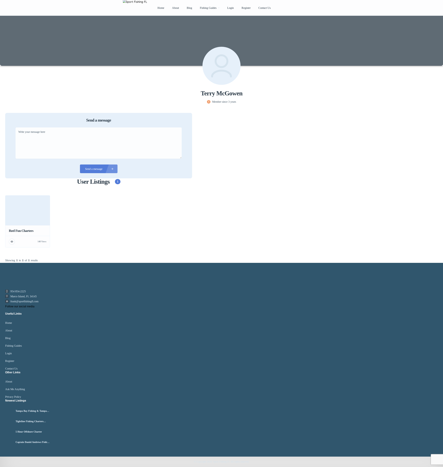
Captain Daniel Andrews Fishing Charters (33, 442)
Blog (189, 7)
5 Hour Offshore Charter (29, 432)
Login (230, 7)
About (175, 7)
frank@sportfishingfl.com (24, 301)
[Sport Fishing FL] (135, 8)
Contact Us (264, 7)
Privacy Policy (13, 396)
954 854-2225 (18, 291)
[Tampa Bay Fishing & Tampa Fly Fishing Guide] (9, 411)
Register (246, 7)
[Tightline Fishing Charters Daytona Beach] (9, 421)
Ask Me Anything (15, 389)
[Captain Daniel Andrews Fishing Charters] (9, 442)
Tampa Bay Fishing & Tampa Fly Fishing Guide (31, 411)
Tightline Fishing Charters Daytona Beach (29, 421)
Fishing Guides (208, 7)
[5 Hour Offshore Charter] (9, 432)
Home (160, 7)
